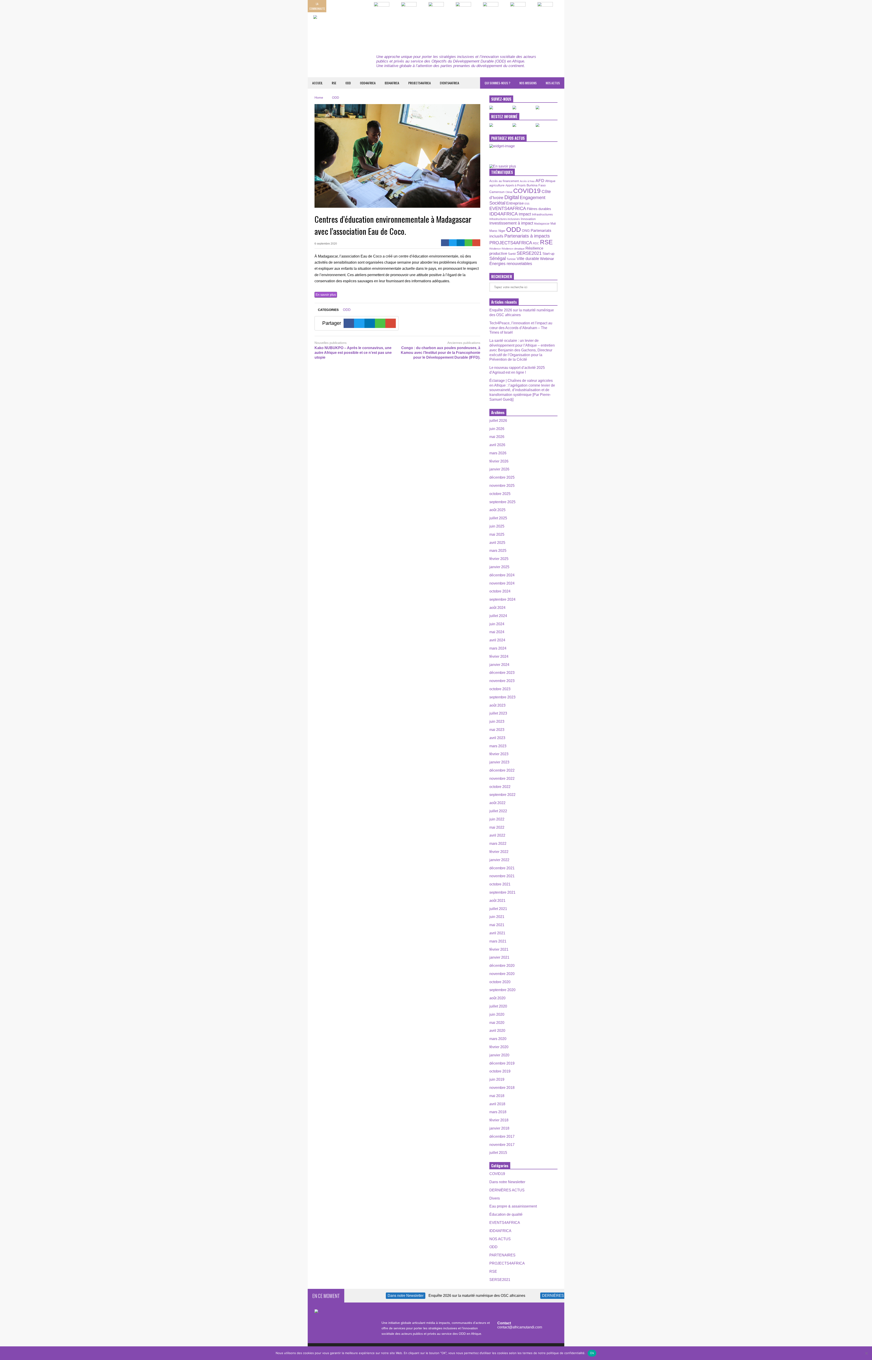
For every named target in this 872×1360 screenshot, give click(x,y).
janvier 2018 (499, 1128)
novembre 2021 (502, 876)
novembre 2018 (502, 1088)
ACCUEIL (317, 82)
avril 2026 (497, 445)
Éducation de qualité (506, 1214)
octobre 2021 (499, 884)
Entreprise (515, 203)
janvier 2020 (499, 1055)
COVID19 (527, 190)
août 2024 (497, 608)
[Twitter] (453, 242)
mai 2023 (496, 730)
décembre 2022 (502, 770)
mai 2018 (496, 1096)
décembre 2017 (502, 1136)
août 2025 (497, 510)
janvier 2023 (499, 762)
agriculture (497, 185)
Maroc (493, 230)
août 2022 (497, 803)
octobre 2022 (499, 787)
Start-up (548, 253)
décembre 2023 (502, 673)
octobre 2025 (499, 494)
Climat (508, 192)
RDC (536, 243)
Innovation (528, 219)
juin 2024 (496, 624)
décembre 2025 (502, 477)
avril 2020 (497, 1030)
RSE (334, 82)
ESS (527, 203)
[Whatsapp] (469, 242)
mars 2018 (497, 1112)
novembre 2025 (502, 486)
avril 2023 (497, 738)
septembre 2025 (502, 502)
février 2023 (498, 754)
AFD (539, 180)
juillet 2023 (498, 713)
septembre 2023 (502, 697)
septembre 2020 (502, 990)
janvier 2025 (499, 567)
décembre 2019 (502, 1063)
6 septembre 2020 (326, 243)
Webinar (547, 258)
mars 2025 (497, 550)
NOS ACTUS (553, 82)
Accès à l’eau (527, 181)
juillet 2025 (498, 518)
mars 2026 (497, 453)
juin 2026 (496, 429)
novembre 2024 (502, 583)
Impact (525, 214)
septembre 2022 (502, 795)
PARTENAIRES (502, 1255)
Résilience (495, 248)
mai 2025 (496, 534)
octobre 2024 (499, 591)
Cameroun (497, 192)
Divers (494, 1198)
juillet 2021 (498, 909)
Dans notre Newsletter (507, 1182)
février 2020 (498, 1047)
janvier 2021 (499, 957)
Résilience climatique (513, 248)
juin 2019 (496, 1079)
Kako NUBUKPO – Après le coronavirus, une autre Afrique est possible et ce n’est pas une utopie (353, 352)
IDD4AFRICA (392, 82)
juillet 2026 (498, 420)
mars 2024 (497, 648)
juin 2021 (496, 917)
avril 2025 (497, 543)
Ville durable (528, 258)
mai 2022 (496, 827)
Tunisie (511, 259)
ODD (348, 82)
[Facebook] (445, 242)
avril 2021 (497, 933)
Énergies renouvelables (510, 263)
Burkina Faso (536, 185)
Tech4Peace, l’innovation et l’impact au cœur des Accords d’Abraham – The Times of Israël (520, 328)
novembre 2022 (502, 778)
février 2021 (498, 949)
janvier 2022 (499, 860)
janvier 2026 (499, 469)
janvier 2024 (499, 665)
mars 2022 (497, 843)
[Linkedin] (461, 242)
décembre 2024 (502, 575)
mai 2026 (496, 437)
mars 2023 (497, 746)
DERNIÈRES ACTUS (507, 1190)
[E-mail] (476, 242)
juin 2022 (496, 819)
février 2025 (498, 559)
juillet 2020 (498, 1006)
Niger (501, 230)
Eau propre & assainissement (513, 1206)
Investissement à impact (511, 223)
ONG (526, 230)
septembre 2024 (502, 599)
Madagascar (542, 223)
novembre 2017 (502, 1145)
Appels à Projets (515, 185)
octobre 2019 (499, 1071)
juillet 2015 (498, 1153)
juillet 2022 (498, 811)
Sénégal (497, 258)
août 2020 (497, 998)
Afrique (550, 181)
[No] (866, 1353)
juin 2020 (496, 1014)
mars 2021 (497, 941)
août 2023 (497, 705)
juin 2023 (496, 721)
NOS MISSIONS (528, 82)
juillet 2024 (498, 616)
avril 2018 (497, 1104)
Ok (592, 1353)
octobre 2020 (499, 982)
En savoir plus (326, 294)
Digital (511, 197)
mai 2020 (496, 1023)
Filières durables (539, 209)
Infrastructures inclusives (504, 219)
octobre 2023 (499, 689)
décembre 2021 (502, 868)
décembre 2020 (502, 966)
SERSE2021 (529, 253)
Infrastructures (542, 214)
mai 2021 (496, 925)
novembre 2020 (502, 974)
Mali (553, 223)
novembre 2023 (502, 681)
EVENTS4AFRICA (449, 82)
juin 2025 (496, 526)
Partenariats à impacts (527, 235)
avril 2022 (497, 835)
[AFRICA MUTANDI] (354, 29)
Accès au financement (504, 181)
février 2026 (498, 461)
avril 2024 (497, 640)
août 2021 (497, 900)
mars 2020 (497, 1039)
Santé (512, 253)
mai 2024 (496, 632)
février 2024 (498, 656)
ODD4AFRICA (368, 82)
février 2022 (498, 852)
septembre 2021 (502, 892)
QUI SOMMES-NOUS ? (497, 82)
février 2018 (498, 1120)
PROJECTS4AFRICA (419, 82)
